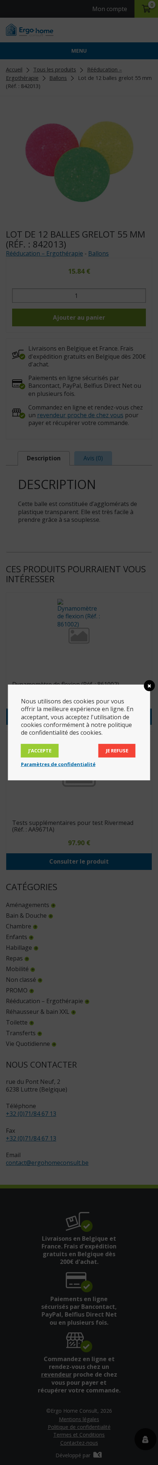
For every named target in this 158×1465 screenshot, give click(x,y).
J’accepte (39, 750)
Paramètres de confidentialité (58, 764)
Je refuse (117, 750)
